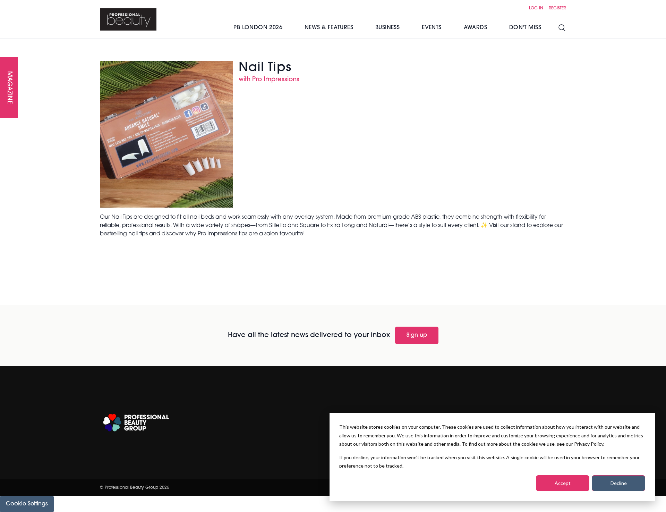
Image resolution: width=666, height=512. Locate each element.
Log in (536, 8)
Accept (563, 483)
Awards (475, 28)
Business (387, 28)
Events (431, 28)
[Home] (128, 19)
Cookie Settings (27, 504)
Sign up (417, 335)
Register (557, 8)
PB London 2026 (257, 28)
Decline (618, 483)
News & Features (329, 28)
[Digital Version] (5, 43)
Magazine (9, 87)
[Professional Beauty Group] (136, 422)
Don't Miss (525, 28)
